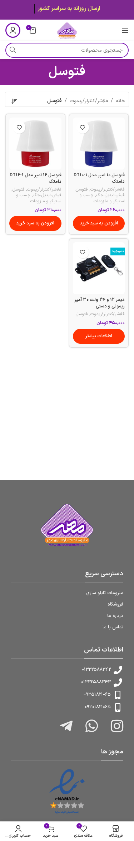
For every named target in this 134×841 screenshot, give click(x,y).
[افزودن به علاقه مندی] (82, 127)
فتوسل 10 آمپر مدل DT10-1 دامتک (99, 178)
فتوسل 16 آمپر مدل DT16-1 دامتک (35, 178)
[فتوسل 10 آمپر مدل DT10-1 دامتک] (99, 144)
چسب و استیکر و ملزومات (102, 198)
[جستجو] (12, 50)
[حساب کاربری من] (13, 30)
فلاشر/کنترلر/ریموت (89, 101)
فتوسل (82, 189)
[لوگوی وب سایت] (67, 30)
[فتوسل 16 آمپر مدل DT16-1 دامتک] (35, 144)
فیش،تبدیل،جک (110, 195)
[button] (99, 223)
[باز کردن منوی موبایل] (125, 30)
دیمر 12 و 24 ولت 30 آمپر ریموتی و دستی (99, 303)
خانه (120, 101)
